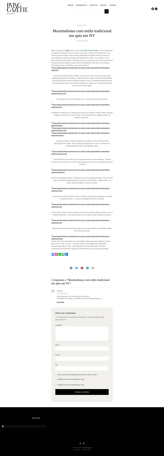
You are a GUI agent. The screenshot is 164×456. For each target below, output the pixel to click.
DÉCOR (79, 25)
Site (56, 365)
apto (67, 50)
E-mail (57, 355)
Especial (84, 25)
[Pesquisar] (106, 11)
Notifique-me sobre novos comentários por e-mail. (71, 379)
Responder (60, 302)
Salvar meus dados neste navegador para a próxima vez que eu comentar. (77, 374)
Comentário (59, 325)
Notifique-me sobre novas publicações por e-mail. (71, 384)
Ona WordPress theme (86, 447)
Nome (57, 345)
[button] (71, 268)
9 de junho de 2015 (62, 293)
